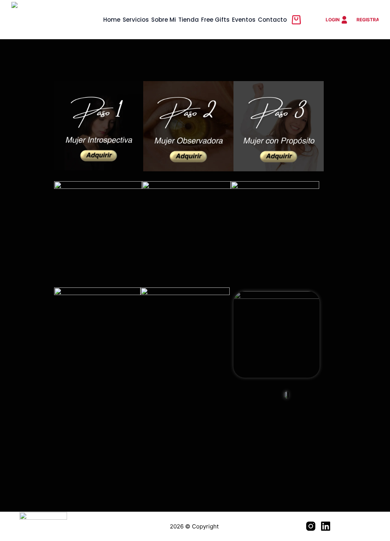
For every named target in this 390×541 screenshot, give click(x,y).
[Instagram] (310, 526)
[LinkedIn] (325, 526)
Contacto (272, 20)
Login (333, 19)
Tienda (188, 20)
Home (111, 20)
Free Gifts (215, 20)
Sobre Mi (163, 20)
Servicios (136, 20)
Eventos (244, 20)
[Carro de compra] (296, 19)
